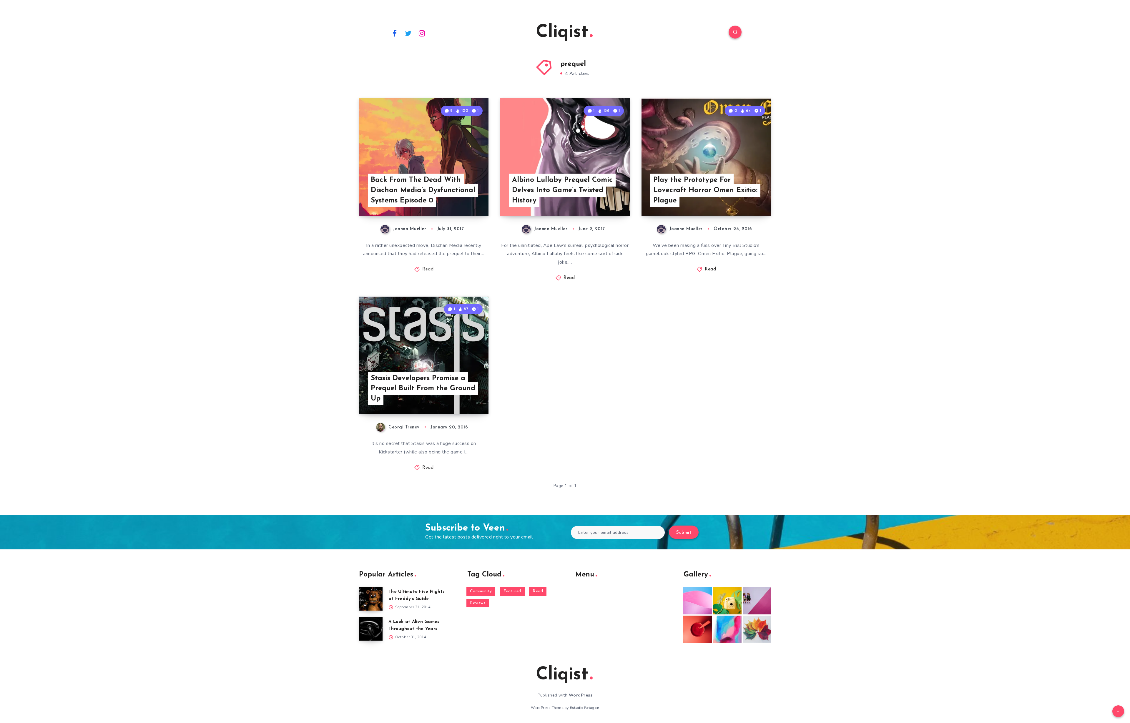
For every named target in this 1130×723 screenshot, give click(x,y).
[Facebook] (394, 32)
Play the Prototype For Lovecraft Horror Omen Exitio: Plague (705, 190)
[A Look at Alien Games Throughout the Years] (371, 629)
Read (427, 269)
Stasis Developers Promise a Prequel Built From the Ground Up (423, 389)
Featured (512, 591)
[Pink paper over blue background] (697, 600)
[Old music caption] (757, 600)
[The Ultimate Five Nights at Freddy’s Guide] (371, 599)
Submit (683, 533)
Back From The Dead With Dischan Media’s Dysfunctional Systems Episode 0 (423, 190)
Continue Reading (461, 198)
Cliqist (562, 32)
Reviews (478, 603)
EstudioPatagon (584, 707)
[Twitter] (408, 32)
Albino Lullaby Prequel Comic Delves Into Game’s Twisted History (562, 190)
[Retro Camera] (727, 600)
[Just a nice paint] (727, 629)
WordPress (581, 695)
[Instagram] (422, 32)
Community (481, 591)
